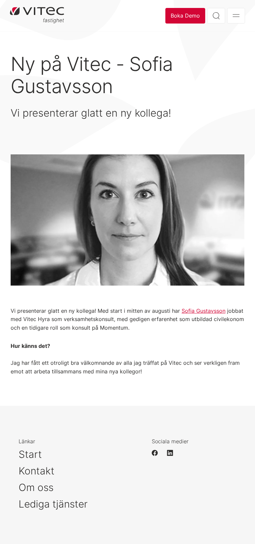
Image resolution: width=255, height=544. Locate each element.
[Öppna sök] (216, 16)
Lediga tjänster (53, 504)
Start (30, 454)
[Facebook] (158, 453)
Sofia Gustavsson (203, 310)
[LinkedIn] (173, 453)
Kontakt (36, 471)
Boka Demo (185, 15)
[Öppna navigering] (236, 16)
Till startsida (37, 15)
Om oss (36, 487)
